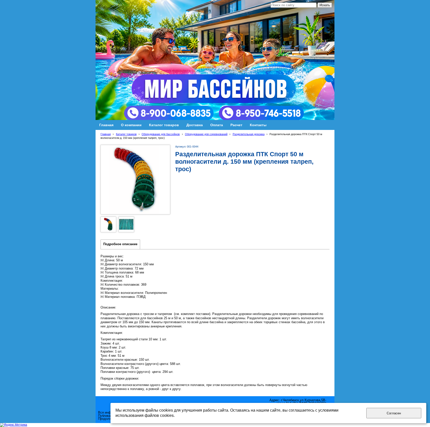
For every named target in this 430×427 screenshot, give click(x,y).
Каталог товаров (126, 134)
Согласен (394, 413)
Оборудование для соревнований (206, 134)
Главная (106, 134)
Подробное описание (120, 244)
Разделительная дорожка (249, 134)
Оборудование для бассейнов (161, 134)
